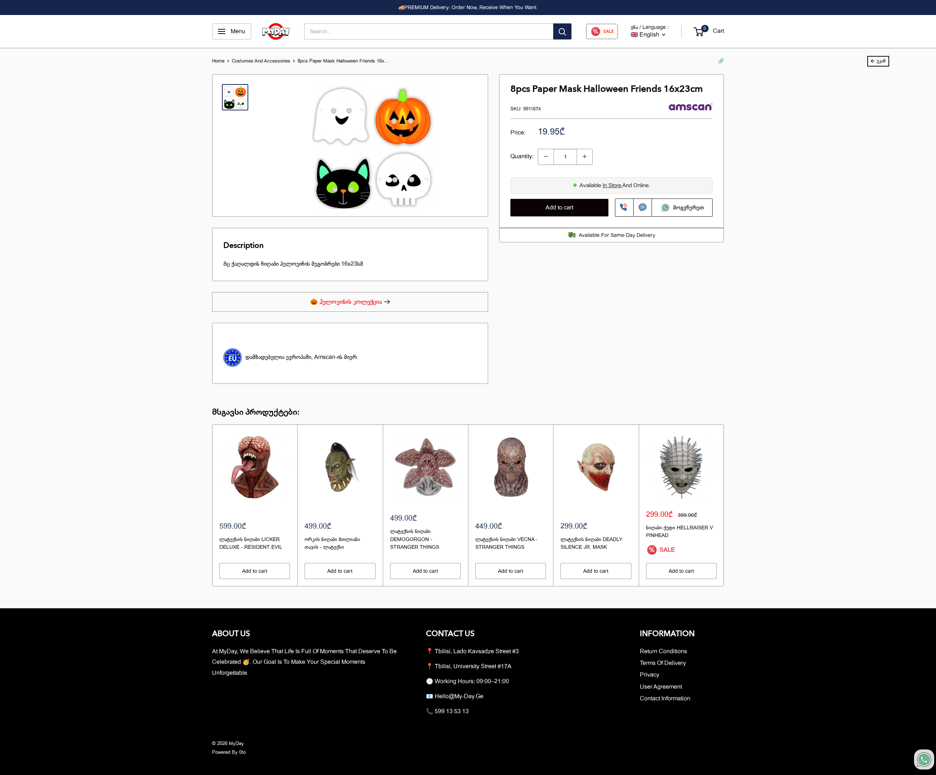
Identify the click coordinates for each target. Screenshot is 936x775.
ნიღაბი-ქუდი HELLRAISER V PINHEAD (679, 531)
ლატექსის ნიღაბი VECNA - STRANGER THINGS (506, 543)
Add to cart (559, 207)
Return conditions (663, 651)
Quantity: (521, 156)
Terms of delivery (663, 663)
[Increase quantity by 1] (584, 156)
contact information (665, 698)
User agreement (661, 687)
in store (612, 185)
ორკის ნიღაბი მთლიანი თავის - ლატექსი (332, 543)
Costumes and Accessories (261, 61)
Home (218, 61)
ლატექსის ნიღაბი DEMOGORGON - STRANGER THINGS (414, 539)
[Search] (562, 31)
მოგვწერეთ (687, 207)
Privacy (649, 675)
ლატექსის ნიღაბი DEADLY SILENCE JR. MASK (591, 543)
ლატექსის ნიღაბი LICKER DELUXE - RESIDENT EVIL (250, 543)
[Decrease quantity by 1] (546, 156)
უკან (881, 61)
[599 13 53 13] (624, 207)
